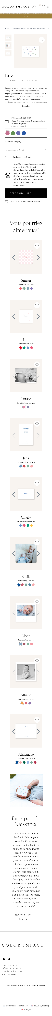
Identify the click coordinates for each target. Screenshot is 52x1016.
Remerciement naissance (36, 28)
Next (38, 257)
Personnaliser (21, 193)
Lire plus (26, 106)
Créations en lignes (18, 28)
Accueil (7, 28)
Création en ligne (23, 917)
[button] (43, 6)
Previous (13, 257)
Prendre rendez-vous (22, 985)
